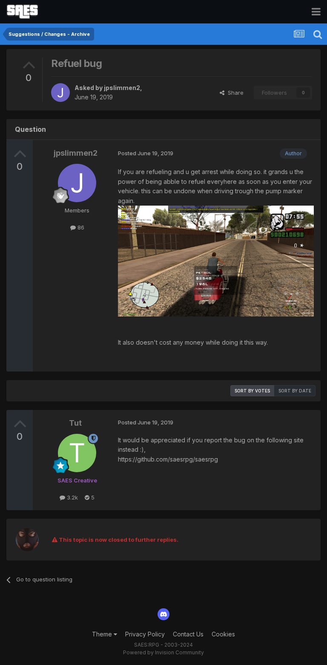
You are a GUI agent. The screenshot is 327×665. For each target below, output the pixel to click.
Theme (103, 634)
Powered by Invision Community (163, 652)
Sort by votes (252, 390)
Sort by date (294, 390)
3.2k (71, 497)
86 (80, 227)
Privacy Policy (145, 634)
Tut (75, 422)
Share (234, 92)
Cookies (223, 634)
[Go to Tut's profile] (77, 453)
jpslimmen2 (122, 87)
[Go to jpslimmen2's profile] (60, 92)
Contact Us (188, 634)
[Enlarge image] (216, 260)
